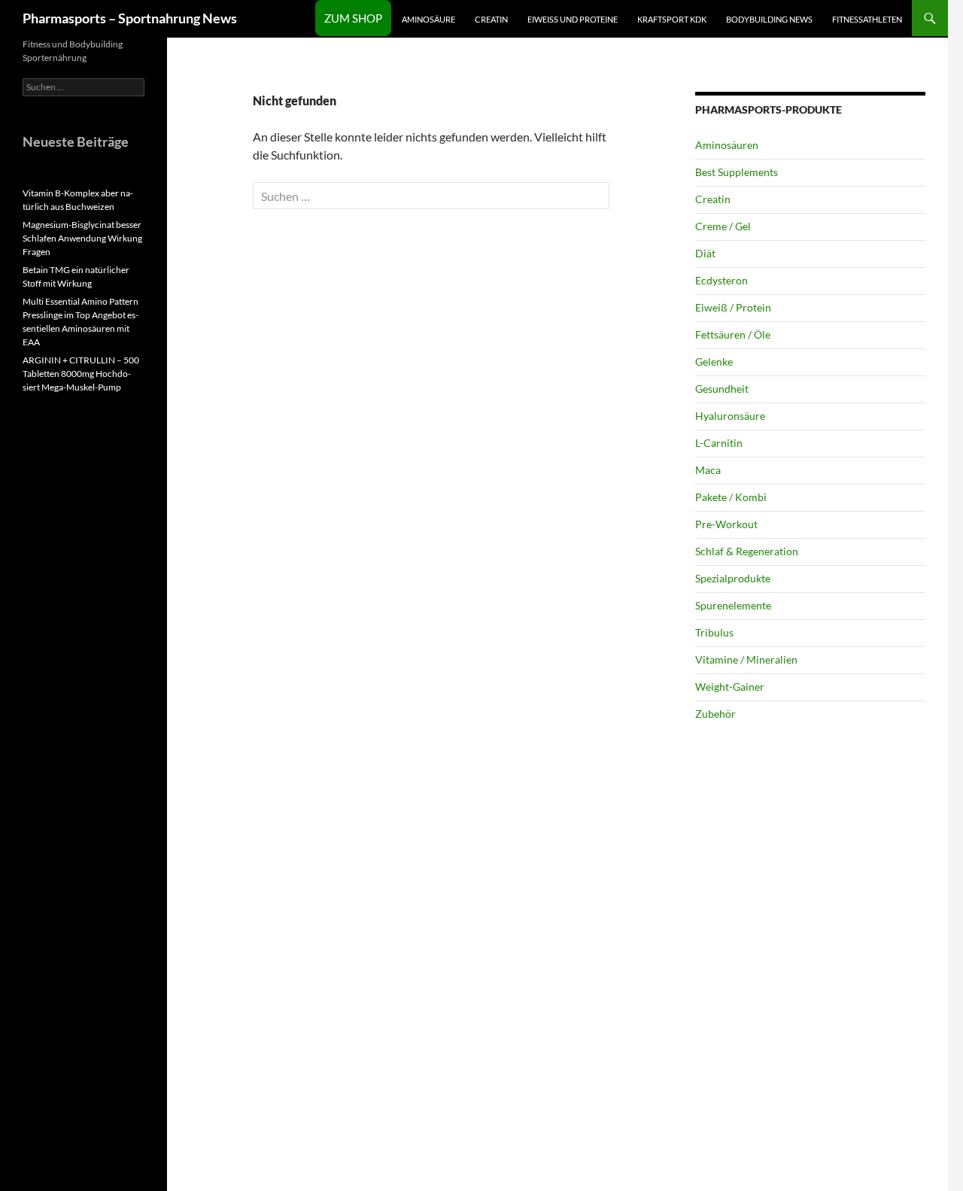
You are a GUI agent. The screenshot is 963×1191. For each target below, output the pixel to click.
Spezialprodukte (732, 578)
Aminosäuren (726, 144)
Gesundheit (722, 388)
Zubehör (715, 713)
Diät (705, 253)
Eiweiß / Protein (733, 307)
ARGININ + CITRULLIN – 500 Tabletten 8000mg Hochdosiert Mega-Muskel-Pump (81, 373)
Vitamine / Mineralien (746, 659)
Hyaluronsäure (730, 415)
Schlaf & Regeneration (746, 551)
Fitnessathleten (867, 19)
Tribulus (714, 632)
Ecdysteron (721, 280)
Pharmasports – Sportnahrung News (130, 18)
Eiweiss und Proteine (572, 19)
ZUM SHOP (353, 18)
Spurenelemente (733, 605)
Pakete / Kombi (731, 497)
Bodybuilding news (769, 19)
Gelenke (714, 361)
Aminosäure (428, 19)
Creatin (491, 19)
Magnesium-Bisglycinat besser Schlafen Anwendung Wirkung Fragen (82, 238)
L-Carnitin (719, 442)
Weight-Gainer (729, 686)
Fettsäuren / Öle (732, 334)
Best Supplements (736, 172)
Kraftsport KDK (671, 19)
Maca (708, 469)
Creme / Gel (723, 226)
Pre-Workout (726, 524)
